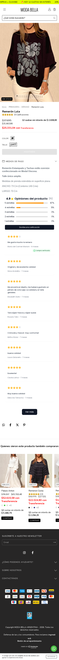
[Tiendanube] (29, 647)
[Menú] (4, 9)
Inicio (4, 107)
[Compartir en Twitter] (17, 424)
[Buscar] (54, 17)
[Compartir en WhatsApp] (3, 425)
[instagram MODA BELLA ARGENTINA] (25, 552)
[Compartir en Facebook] (10, 424)
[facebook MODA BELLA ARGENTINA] (32, 552)
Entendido (51, 656)
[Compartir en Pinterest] (24, 424)
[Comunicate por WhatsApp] (54, 649)
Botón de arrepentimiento (29, 641)
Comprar (7, 518)
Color (5, 138)
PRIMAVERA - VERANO (19, 107)
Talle (4, 145)
